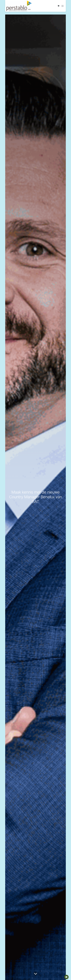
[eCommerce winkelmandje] (58, 6)
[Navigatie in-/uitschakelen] (63, 6)
